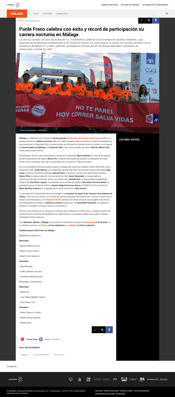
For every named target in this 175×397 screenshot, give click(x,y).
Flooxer (164, 379)
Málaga (17, 14)
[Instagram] (41, 339)
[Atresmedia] (89, 7)
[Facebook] (155, 20)
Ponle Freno (59, 354)
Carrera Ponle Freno (41, 354)
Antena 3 (71, 379)
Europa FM (133, 379)
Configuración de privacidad (105, 394)
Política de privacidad (111, 390)
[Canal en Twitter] (167, 13)
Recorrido (47, 13)
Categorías (12, 366)
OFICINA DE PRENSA (130, 4)
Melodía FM (142, 379)
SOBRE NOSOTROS (109, 4)
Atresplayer (153, 379)
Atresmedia (16, 379)
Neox (88, 379)
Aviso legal (99, 390)
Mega (106, 379)
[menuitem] (109, 4)
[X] (148, 20)
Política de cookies (126, 390)
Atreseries (115, 379)
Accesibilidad (120, 394)
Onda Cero (124, 379)
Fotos (36, 13)
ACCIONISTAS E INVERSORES (155, 4)
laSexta (80, 379)
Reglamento (62, 13)
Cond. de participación (141, 390)
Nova (97, 379)
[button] (29, 13)
